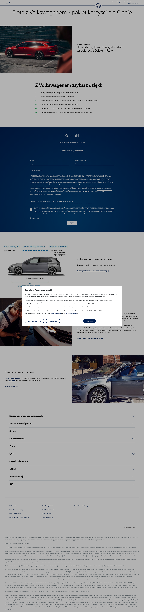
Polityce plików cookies (71, 313)
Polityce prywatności (55, 313)
